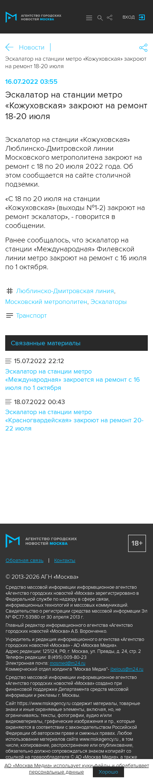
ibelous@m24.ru (126, 669)
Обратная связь (24, 560)
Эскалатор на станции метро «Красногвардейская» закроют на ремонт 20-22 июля (74, 420)
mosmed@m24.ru (67, 663)
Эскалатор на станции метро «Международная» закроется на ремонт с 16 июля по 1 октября (72, 379)
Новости (32, 47)
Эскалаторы (109, 302)
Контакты (64, 560)
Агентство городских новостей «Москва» (33, 17)
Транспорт (31, 315)
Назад (12, 47)
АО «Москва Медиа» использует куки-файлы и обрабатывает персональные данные (76, 768)
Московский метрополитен (46, 302)
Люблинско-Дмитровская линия (65, 291)
